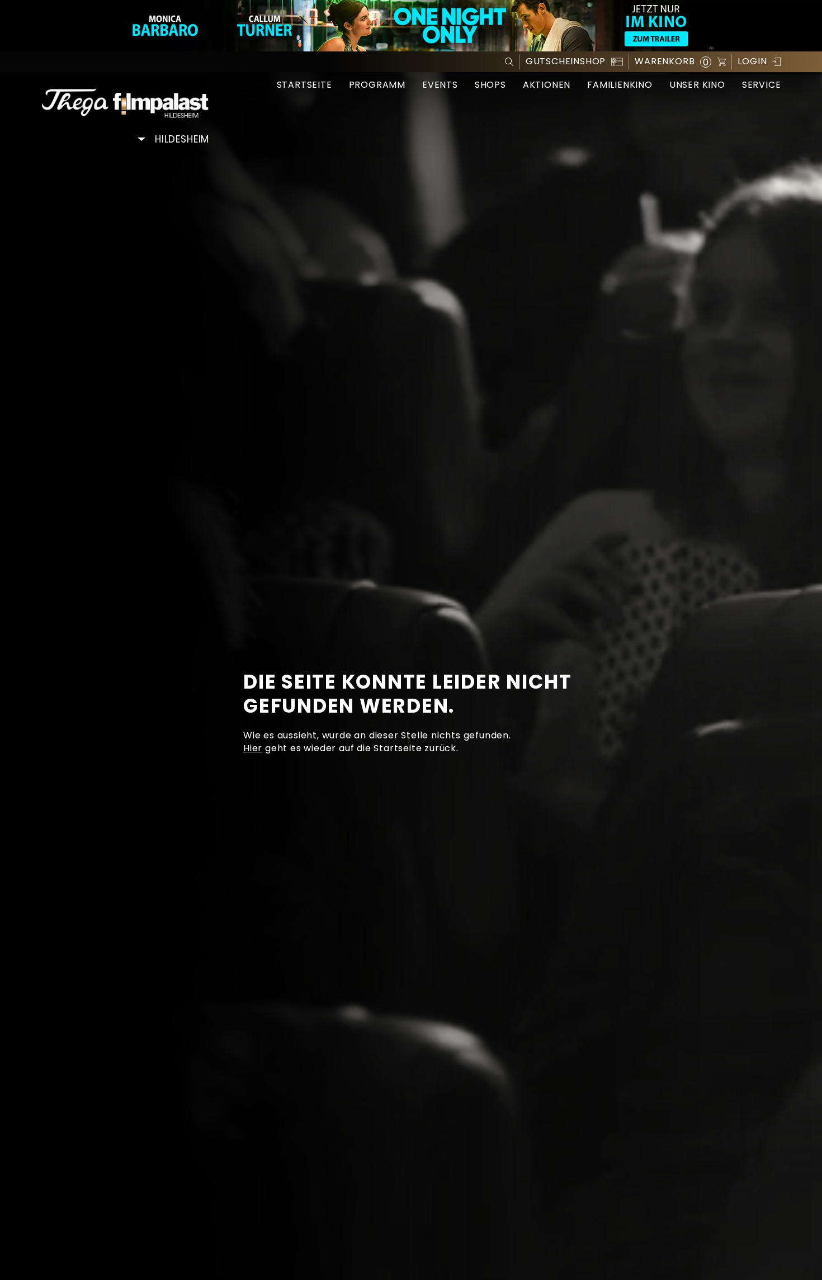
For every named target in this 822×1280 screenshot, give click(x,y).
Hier (252, 748)
